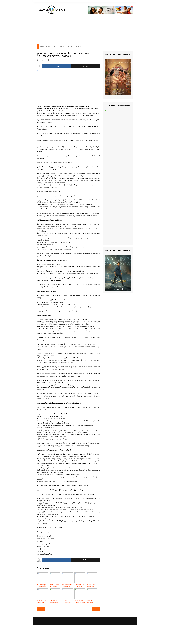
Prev (42, 609)
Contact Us (78, 46)
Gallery (56, 46)
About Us (69, 46)
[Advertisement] (85, 28)
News (42, 46)
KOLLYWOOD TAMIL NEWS (57, 60)
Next (95, 609)
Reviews (49, 46)
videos (62, 46)
